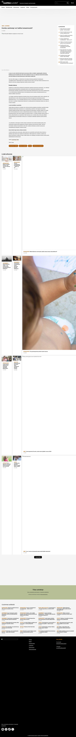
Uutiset (27, 7)
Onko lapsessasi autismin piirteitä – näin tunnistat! (65, 29)
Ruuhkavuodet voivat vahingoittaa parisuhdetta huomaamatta (65, 46)
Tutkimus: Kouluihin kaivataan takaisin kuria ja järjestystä (66, 43)
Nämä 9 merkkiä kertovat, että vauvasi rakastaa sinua (66, 33)
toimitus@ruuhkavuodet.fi (61, 643)
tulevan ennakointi (23, 145)
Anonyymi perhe (33, 7)
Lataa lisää (38, 557)
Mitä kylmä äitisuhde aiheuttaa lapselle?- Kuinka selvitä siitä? (66, 59)
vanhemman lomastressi (38, 145)
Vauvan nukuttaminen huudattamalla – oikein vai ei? (66, 39)
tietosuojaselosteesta (44, 594)
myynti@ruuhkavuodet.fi (61, 648)
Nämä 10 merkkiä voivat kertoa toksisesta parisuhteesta (66, 36)
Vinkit (3, 25)
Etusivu (3, 7)
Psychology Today (15, 139)
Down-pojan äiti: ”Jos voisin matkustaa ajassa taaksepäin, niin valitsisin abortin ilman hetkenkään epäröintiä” (66, 51)
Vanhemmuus (16, 7)
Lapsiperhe (22, 7)
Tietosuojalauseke (32, 649)
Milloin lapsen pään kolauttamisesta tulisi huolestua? (66, 62)
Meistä (72, 2)
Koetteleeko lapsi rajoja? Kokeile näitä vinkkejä (65, 56)
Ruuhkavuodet (9, 7)
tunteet (30, 145)
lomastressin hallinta (13, 145)
